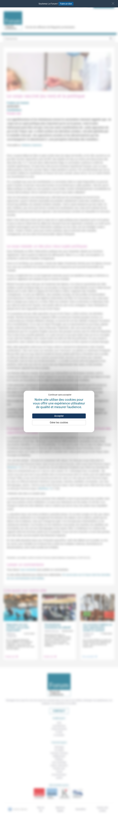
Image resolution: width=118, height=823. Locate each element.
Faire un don (66, 3)
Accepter (59, 415)
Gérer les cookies (59, 422)
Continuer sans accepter (59, 394)
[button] (113, 3)
